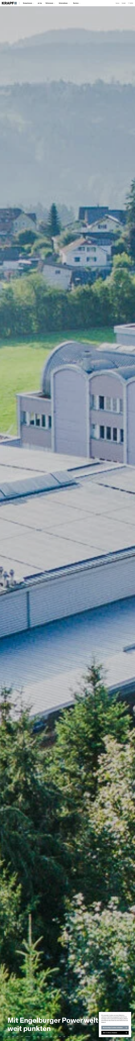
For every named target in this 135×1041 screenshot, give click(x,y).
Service (117, 3)
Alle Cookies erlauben (110, 1032)
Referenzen (49, 3)
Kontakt (124, 3)
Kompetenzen (27, 3)
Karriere (76, 3)
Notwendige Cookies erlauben (113, 1027)
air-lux (40, 3)
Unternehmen (63, 3)
